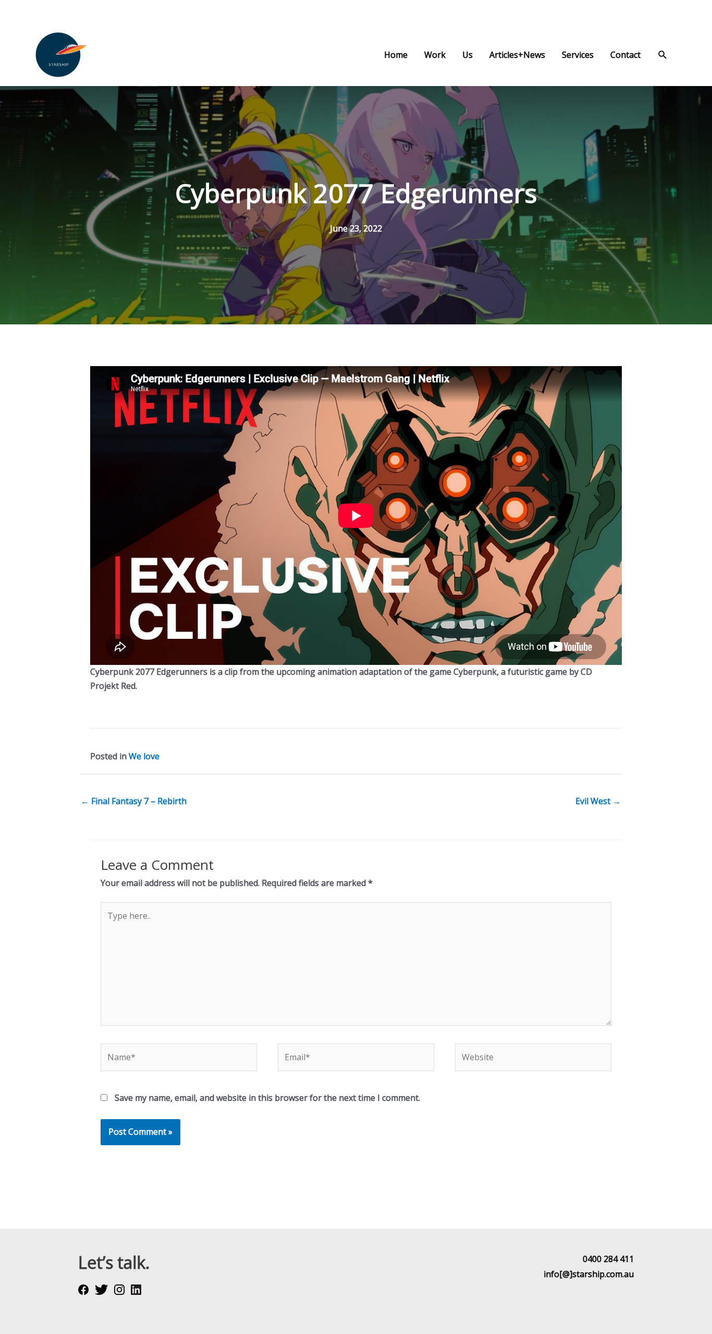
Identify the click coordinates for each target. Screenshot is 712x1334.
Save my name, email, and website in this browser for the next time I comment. (267, 1097)
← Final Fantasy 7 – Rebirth (134, 801)
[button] (662, 55)
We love (144, 756)
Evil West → (598, 801)
